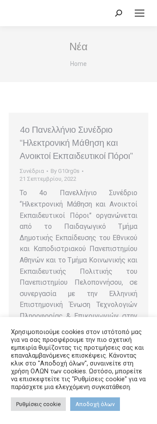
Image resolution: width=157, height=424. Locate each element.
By (65, 171)
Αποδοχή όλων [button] (95, 404)
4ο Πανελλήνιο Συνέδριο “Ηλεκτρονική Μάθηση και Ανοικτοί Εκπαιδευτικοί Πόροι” (76, 143)
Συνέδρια (32, 171)
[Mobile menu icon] (139, 13)
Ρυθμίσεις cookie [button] (38, 404)
